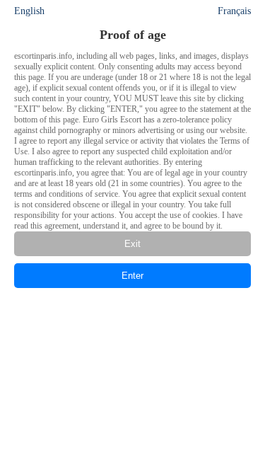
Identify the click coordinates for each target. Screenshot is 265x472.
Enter (132, 275)
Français (234, 11)
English (29, 11)
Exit (132, 243)
